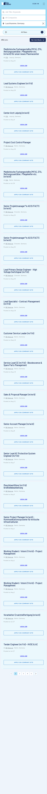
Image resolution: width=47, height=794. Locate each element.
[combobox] (25, 12)
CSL (7, 57)
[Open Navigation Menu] (44, 4)
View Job (23, 65)
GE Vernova (9, 87)
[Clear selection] (43, 23)
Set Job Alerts (36, 40)
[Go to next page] (35, 673)
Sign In (35, 4)
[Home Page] (7, 4)
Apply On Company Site (23, 72)
